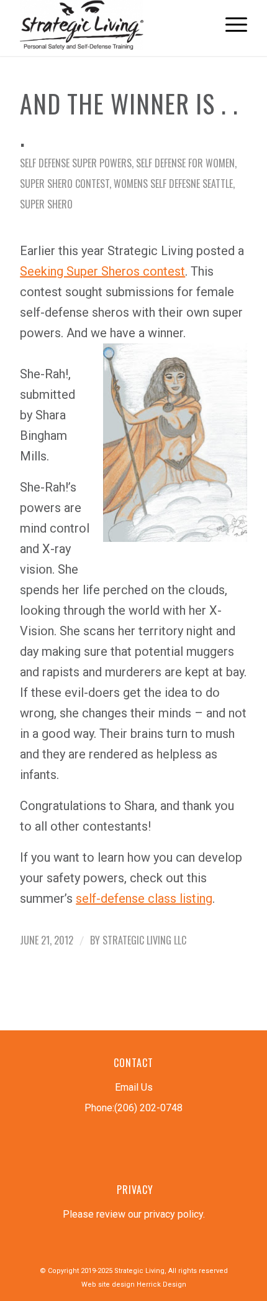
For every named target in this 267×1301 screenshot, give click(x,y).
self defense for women (185, 163)
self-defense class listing (144, 898)
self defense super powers (76, 163)
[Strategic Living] (110, 25)
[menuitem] (230, 25)
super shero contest (64, 183)
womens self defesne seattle (173, 183)
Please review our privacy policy (133, 1214)
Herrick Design (161, 1284)
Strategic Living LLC (144, 940)
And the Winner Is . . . (129, 119)
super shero (46, 204)
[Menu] (230, 25)
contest (102, 271)
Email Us (134, 1087)
